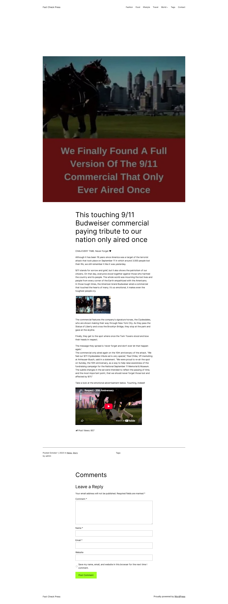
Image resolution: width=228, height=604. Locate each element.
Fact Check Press (51, 7)
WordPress (179, 596)
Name (79, 528)
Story (75, 453)
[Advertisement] (114, 39)
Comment (81, 499)
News (69, 453)
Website (79, 552)
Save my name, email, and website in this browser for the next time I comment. (112, 566)
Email (78, 540)
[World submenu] (167, 7)
